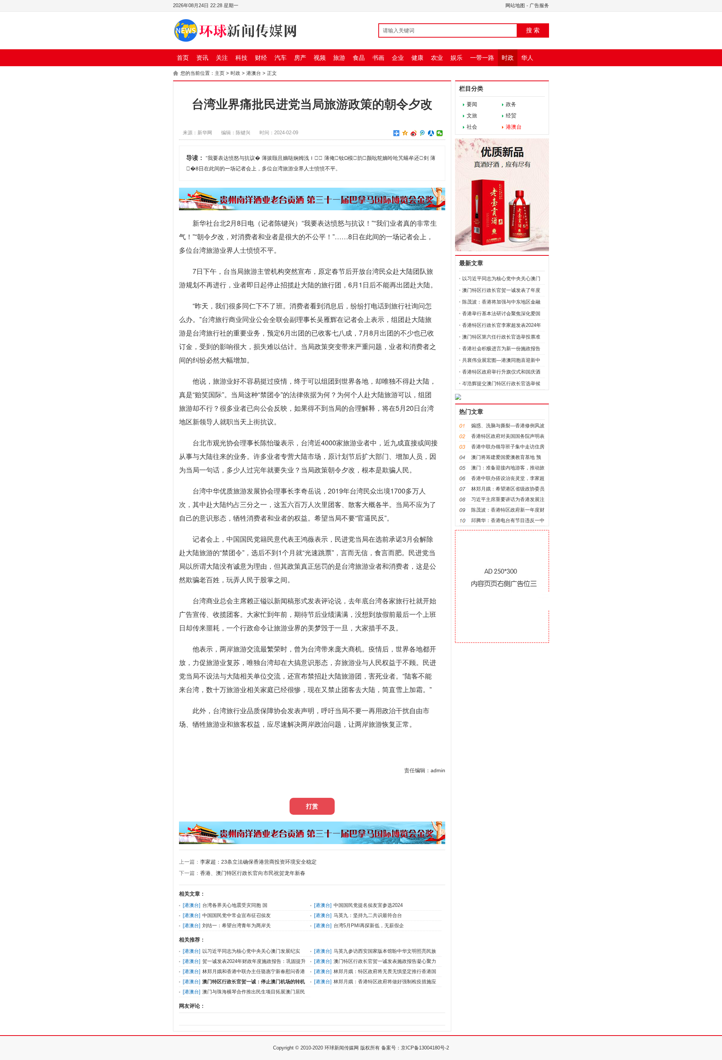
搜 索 (533, 30)
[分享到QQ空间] (405, 133)
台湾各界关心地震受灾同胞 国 (234, 905)
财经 (261, 58)
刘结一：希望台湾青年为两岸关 (236, 925)
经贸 (511, 115)
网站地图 (515, 5)
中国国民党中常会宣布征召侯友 (236, 915)
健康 (417, 58)
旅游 (339, 58)
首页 (183, 58)
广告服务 (539, 5)
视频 (320, 58)
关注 (222, 58)
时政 (508, 58)
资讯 (202, 58)
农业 (437, 58)
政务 (511, 104)
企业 (398, 58)
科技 (241, 58)
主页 (219, 73)
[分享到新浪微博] (414, 133)
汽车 (281, 58)
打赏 (312, 806)
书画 (378, 58)
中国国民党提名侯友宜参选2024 (368, 905)
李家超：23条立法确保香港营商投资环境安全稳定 (258, 862)
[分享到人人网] (431, 133)
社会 (472, 127)
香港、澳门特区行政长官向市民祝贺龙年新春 (252, 873)
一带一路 (482, 58)
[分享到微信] (440, 133)
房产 (300, 58)
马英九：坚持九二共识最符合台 (368, 915)
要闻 (472, 104)
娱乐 (456, 58)
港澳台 (253, 73)
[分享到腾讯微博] (422, 133)
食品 (359, 58)
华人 (527, 58)
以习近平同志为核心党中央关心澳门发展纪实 (251, 951)
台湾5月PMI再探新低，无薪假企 (369, 925)
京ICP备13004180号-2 (425, 1048)
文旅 (472, 115)
